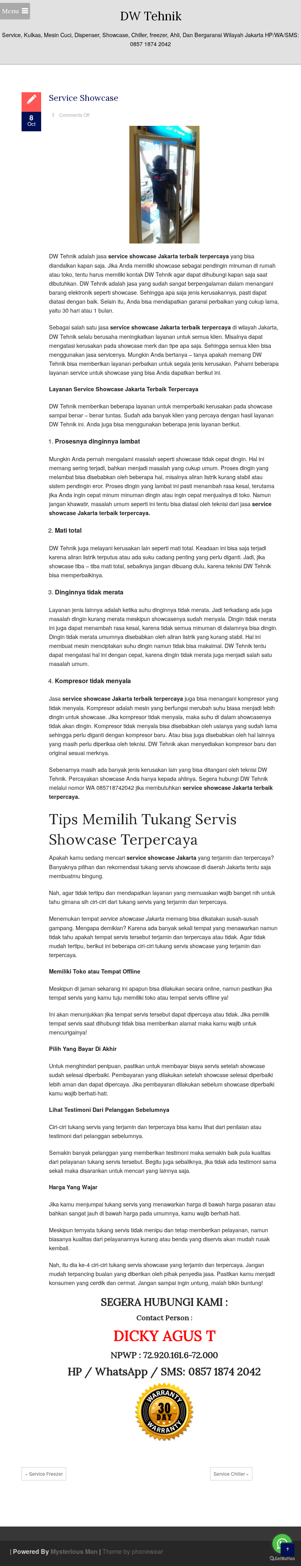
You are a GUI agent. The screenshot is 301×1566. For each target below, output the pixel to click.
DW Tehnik (150, 16)
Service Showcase (83, 98)
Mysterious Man (74, 1551)
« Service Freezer (44, 1473)
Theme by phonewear (132, 1551)
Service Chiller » (231, 1473)
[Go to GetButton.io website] (282, 1558)
